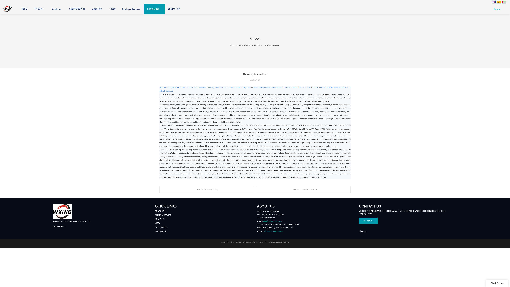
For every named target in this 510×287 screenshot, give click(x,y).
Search (498, 9)
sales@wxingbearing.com (272, 221)
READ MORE (368, 221)
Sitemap (362, 231)
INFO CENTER (244, 45)
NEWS (257, 45)
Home (232, 45)
